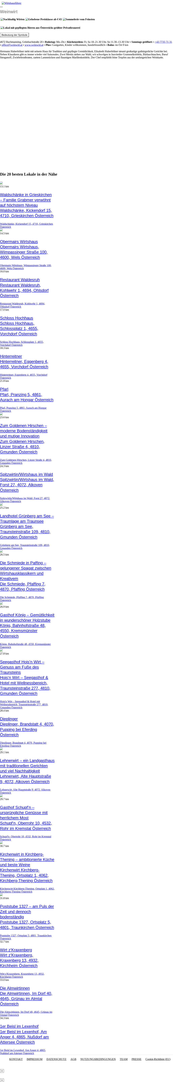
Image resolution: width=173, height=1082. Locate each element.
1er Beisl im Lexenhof (19, 1026)
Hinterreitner (11, 356)
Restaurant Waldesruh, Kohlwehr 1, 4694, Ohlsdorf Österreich (24, 290)
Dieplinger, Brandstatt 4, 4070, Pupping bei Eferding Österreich (27, 729)
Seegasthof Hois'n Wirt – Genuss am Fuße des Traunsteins (22, 667)
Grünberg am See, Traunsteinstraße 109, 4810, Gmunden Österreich (25, 531)
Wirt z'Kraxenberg (16, 950)
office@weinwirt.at (12, 45)
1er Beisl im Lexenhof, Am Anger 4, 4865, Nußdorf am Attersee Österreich (24, 1036)
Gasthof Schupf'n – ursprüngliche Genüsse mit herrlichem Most (24, 812)
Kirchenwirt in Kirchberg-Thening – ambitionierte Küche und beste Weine (27, 859)
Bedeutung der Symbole (14, 35)
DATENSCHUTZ (56, 1059)
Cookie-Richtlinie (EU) (157, 1059)
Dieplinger (9, 719)
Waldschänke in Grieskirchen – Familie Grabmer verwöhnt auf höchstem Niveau (26, 199)
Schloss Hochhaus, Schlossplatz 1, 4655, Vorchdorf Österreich (19, 328)
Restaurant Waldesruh (20, 279)
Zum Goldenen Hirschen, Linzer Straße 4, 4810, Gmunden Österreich (22, 446)
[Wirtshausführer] (11, 3)
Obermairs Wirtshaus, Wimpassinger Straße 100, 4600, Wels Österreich (24, 252)
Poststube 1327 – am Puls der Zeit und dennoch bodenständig (27, 911)
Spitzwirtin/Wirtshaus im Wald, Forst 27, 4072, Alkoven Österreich (27, 484)
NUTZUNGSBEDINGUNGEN (98, 1059)
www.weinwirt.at (34, 45)
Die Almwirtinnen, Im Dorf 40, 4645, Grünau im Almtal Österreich (26, 998)
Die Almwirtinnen (15, 988)
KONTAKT (16, 1059)
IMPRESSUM (34, 1059)
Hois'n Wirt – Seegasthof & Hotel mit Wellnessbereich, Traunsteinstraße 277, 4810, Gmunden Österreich (24, 704)
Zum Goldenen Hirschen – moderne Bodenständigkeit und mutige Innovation (23, 430)
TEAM (124, 1059)
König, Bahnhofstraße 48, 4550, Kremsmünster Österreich (23, 630)
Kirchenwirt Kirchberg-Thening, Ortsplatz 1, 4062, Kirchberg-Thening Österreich (26, 875)
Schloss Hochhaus (16, 318)
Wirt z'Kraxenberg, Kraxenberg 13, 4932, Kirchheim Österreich (19, 960)
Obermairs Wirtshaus (19, 241)
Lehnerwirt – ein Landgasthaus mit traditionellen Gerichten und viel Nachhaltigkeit (27, 765)
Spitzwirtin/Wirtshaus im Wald (26, 474)
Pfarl (4, 389)
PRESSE (136, 1059)
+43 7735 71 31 (163, 41)
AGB (73, 1059)
